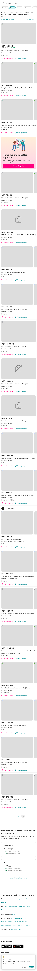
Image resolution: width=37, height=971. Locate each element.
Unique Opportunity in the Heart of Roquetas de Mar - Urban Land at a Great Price (18, 495)
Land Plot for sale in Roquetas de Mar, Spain (14, 50)
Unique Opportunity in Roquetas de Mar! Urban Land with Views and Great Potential (18, 458)
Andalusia (10, 12)
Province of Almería (18, 12)
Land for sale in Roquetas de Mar (11, 539)
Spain (5, 12)
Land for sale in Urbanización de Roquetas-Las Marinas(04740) (18, 651)
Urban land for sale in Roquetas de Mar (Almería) (15, 688)
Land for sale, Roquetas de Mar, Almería (13, 272)
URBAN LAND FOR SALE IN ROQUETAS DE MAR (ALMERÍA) (18, 235)
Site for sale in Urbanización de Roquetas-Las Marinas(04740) (18, 576)
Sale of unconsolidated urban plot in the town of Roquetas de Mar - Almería (18, 125)
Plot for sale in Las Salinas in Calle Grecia (13, 725)
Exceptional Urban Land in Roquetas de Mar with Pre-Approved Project (18, 88)
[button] (23, 816)
